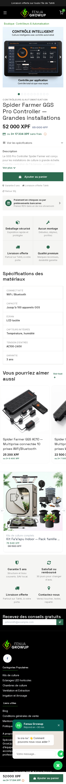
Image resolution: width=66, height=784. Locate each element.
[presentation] (2, 510)
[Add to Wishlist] (40, 502)
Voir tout (57, 373)
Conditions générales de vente (21, 715)
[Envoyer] (61, 753)
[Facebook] (7, 658)
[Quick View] (25, 502)
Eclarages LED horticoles (17, 680)
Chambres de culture (15, 685)
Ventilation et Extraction (16, 690)
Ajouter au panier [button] (35, 176)
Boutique (9, 23)
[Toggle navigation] (5, 12)
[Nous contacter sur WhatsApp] (57, 765)
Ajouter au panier (48, 778)
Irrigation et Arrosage (15, 695)
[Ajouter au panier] (33, 502)
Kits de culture (11, 675)
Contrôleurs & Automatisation (32, 23)
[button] (6, 57)
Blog (5, 710)
